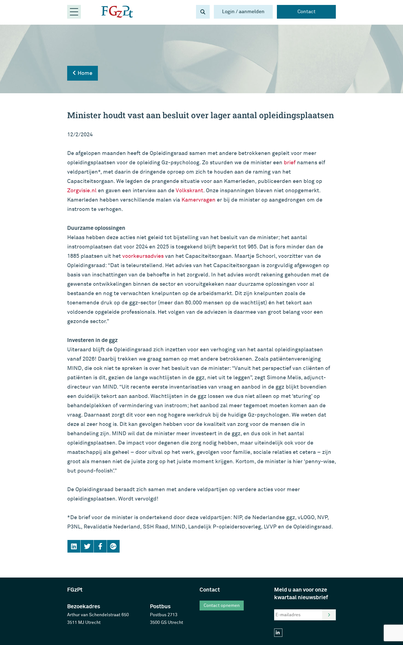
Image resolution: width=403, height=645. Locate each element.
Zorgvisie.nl (82, 190)
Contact (306, 12)
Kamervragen (198, 199)
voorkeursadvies (143, 256)
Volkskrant (189, 190)
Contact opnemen (222, 605)
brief (290, 162)
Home (84, 73)
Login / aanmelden (243, 12)
